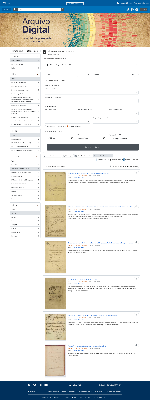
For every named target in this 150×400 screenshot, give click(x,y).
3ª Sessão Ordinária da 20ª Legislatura (25, 180)
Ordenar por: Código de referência (109, 160)
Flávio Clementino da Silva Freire (25, 125)
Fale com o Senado (141, 3)
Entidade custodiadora (51, 89)
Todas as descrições (75, 126)
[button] (118, 3)
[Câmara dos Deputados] (70, 385)
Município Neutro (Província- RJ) (25, 143)
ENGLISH (102, 385)
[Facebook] (30, 385)
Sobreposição (115, 139)
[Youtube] (45, 385)
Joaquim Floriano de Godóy (25, 117)
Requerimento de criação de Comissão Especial (82, 279)
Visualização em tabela (104, 156)
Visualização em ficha (84, 156)
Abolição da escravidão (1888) (25, 169)
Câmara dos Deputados (25, 105)
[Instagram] (40, 385)
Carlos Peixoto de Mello (25, 82)
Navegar (6, 9)
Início (46, 134)
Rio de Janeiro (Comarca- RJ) (25, 147)
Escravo (25, 191)
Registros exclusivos (25, 61)
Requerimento (25, 232)
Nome (15, 74)
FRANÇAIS (118, 385)
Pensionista (98, 392)
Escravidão (25, 165)
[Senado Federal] (75, 4)
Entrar (143, 10)
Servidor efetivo (53, 392)
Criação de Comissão (25, 188)
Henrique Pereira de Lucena (25, 86)
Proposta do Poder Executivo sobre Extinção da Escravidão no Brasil (88, 173)
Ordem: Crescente (131, 160)
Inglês (25, 68)
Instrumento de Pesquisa (116, 109)
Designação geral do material (101, 118)
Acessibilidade (126, 3)
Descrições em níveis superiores (56, 126)
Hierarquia (69, 156)
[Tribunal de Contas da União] (79, 385)
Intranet (32, 392)
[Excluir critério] (138, 75)
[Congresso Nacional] (75, 385)
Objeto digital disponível (84, 109)
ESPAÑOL (110, 385)
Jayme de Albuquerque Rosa (25, 90)
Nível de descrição (50, 109)
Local (14, 130)
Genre (15, 205)
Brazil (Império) (25, 139)
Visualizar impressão (53, 156)
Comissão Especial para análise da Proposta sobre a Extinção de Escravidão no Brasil (25, 111)
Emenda (25, 229)
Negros (25, 199)
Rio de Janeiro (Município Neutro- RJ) (25, 150)
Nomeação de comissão (25, 184)
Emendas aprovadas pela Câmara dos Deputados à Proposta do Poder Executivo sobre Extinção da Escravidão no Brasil (100, 243)
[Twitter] (35, 385)
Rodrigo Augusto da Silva (25, 94)
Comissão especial (25, 195)
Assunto (16, 156)
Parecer (25, 217)
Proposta (25, 236)
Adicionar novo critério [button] (55, 80)
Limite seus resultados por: (25, 50)
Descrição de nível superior (53, 97)
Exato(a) (124, 139)
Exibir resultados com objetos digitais (125, 166)
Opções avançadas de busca (59, 64)
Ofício (25, 221)
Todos (13, 79)
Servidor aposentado (85, 392)
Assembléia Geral (79, 178)
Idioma (15, 56)
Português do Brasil (25, 64)
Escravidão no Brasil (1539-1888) (25, 172)
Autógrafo (25, 225)
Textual (25, 213)
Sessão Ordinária (25, 176)
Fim (78, 134)
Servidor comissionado (68, 392)
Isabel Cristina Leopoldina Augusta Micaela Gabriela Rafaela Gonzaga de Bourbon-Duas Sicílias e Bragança (25, 100)
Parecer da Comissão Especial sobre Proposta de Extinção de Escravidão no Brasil (92, 315)
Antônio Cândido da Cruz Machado (25, 121)
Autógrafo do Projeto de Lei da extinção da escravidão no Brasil (87, 346)
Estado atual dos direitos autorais (55, 118)
